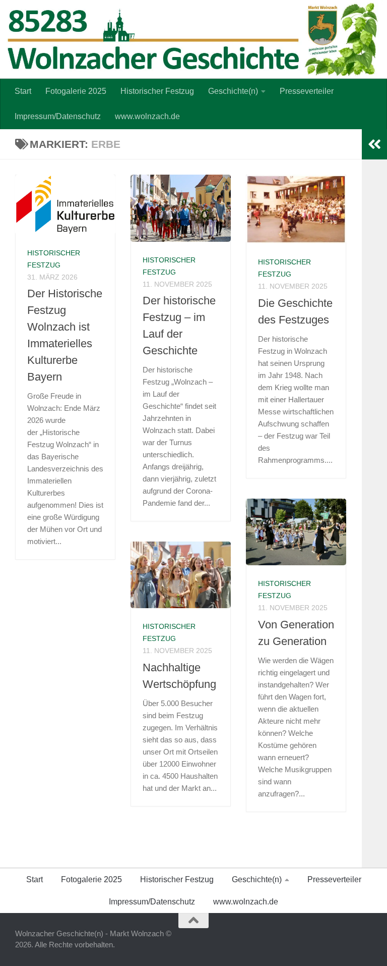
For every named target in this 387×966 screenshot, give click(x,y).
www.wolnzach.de (147, 116)
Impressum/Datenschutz (58, 116)
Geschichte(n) (233, 91)
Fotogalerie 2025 (75, 91)
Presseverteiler (307, 91)
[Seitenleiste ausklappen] (374, 144)
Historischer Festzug (157, 91)
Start (23, 91)
